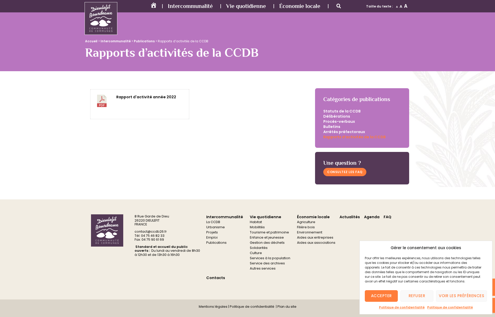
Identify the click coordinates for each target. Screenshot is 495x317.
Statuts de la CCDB (342, 111)
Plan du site (286, 306)
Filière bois (306, 227)
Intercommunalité (190, 6)
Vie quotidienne (246, 6)
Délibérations (336, 116)
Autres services (263, 268)
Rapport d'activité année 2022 (146, 97)
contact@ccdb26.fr (151, 231)
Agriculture (306, 222)
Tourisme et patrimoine (269, 232)
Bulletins (331, 126)
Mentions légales (213, 306)
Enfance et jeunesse (267, 237)
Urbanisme (215, 227)
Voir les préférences (461, 295)
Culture (256, 252)
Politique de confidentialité (402, 307)
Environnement (309, 232)
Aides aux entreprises (315, 237)
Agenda (372, 217)
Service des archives (267, 263)
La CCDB (213, 222)
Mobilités (257, 227)
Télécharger (172, 110)
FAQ (387, 217)
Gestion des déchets (267, 242)
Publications (144, 41)
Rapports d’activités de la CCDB (354, 137)
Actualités (350, 217)
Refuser (417, 295)
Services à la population (270, 258)
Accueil (91, 41)
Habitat (256, 222)
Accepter (381, 295)
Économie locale (299, 6)
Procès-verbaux (339, 121)
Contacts (215, 277)
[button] (339, 6)
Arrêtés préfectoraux (344, 131)
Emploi (212, 237)
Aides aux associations (316, 242)
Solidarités (259, 247)
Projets (212, 232)
